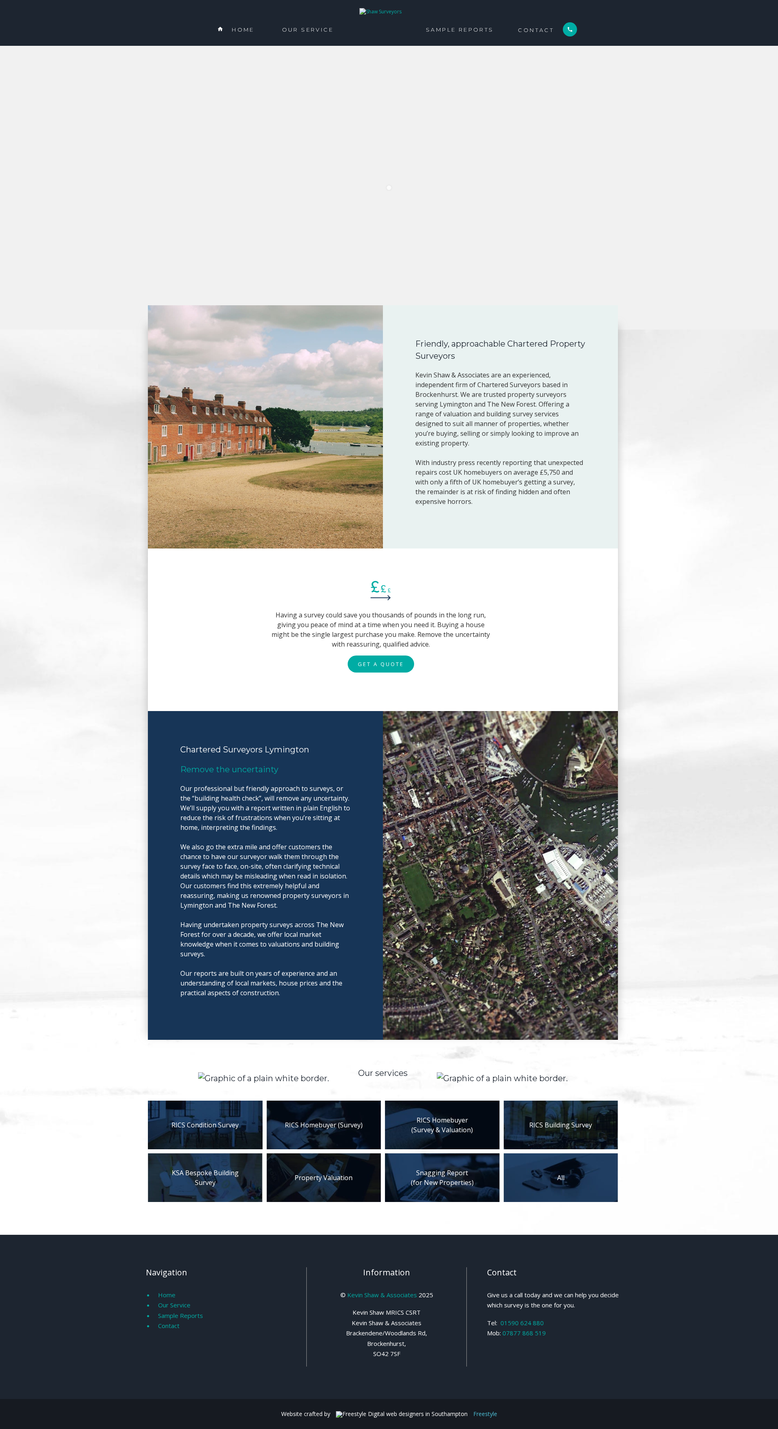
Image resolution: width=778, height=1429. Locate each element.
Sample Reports (460, 29)
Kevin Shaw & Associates (382, 1295)
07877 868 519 (524, 1333)
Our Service (307, 29)
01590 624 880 (522, 1323)
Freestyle (485, 1414)
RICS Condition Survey (205, 1124)
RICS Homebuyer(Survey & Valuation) (442, 1125)
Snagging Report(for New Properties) (442, 1177)
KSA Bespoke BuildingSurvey (205, 1177)
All (560, 1177)
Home (235, 29)
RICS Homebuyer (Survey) (324, 1124)
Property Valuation (324, 1177)
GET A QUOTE (381, 664)
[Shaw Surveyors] (380, 11)
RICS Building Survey (560, 1124)
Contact (545, 29)
